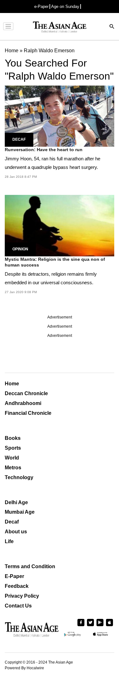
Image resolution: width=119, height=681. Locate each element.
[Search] (112, 27)
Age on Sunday (65, 6)
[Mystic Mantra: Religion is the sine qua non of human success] (59, 225)
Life (9, 541)
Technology (19, 477)
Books (13, 438)
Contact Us (18, 605)
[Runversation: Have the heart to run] (59, 116)
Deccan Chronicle (26, 393)
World (12, 457)
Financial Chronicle (28, 413)
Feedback (17, 586)
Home (12, 383)
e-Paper (41, 6)
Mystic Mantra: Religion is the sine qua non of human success (55, 262)
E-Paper (14, 576)
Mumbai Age (20, 512)
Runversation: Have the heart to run (44, 149)
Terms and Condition (30, 566)
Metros (13, 467)
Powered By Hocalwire (24, 668)
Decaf (19, 139)
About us (16, 531)
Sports (13, 448)
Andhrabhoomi (23, 403)
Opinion (20, 249)
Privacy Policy (22, 596)
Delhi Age (16, 502)
